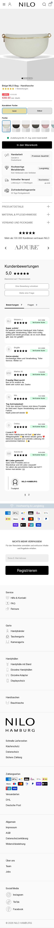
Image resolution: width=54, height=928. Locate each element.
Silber (39, 111)
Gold (14, 111)
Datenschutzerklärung (17, 838)
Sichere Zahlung (14, 757)
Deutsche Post (13, 805)
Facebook (18, 909)
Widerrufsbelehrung (15, 843)
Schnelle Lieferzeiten (16, 740)
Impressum (11, 827)
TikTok (16, 901)
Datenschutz (12, 751)
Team (8, 866)
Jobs (8, 871)
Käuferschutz (12, 746)
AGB (8, 832)
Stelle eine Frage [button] (26, 293)
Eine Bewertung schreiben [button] (27, 286)
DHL (8, 799)
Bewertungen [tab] (12, 305)
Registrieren (27, 570)
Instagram (18, 894)
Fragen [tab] (31, 305)
